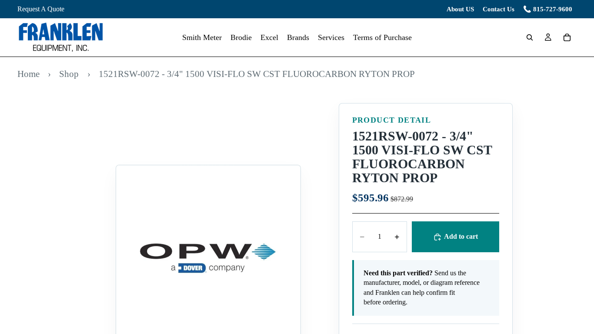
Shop (69, 74)
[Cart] (567, 37)
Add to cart (461, 236)
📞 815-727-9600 (547, 9)
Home (28, 74)
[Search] (529, 37)
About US (460, 9)
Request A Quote (40, 9)
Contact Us (498, 9)
